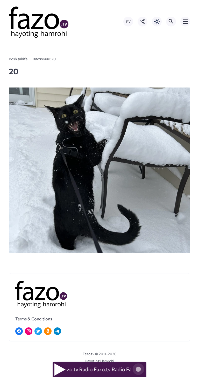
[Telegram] (57, 331)
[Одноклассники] (48, 331)
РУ (128, 21)
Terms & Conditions (33, 318)
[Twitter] (38, 331)
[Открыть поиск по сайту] (171, 21)
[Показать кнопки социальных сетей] (142, 21)
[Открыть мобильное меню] (185, 21)
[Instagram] (28, 331)
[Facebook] (19, 331)
